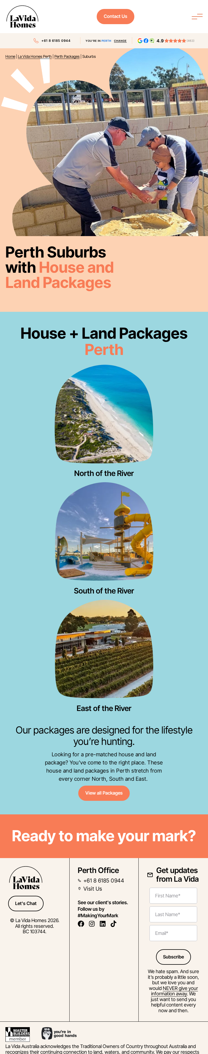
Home (10, 56)
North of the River (104, 473)
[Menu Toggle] (197, 16)
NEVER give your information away (174, 991)
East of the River (104, 708)
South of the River (104, 590)
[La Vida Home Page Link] (22, 16)
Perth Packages (67, 56)
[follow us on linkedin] (104, 923)
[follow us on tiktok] (115, 923)
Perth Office (98, 870)
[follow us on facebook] (82, 923)
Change (120, 40)
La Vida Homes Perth (35, 56)
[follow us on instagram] (93, 923)
